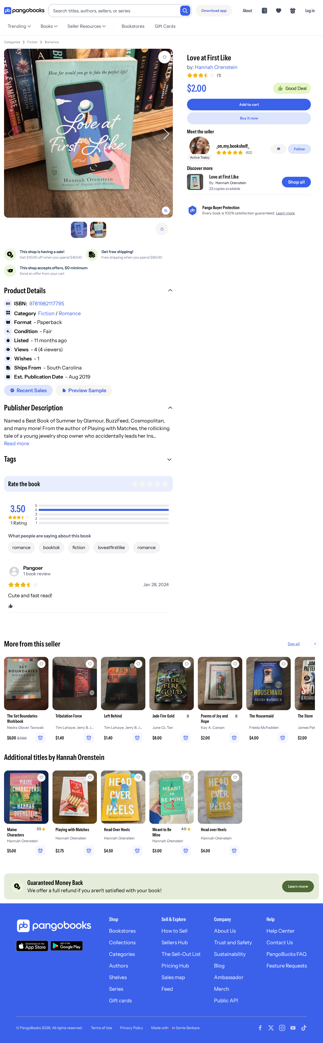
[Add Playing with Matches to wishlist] (90, 778)
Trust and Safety (233, 942)
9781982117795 (46, 304)
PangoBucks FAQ (286, 954)
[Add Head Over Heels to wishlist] (138, 778)
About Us (225, 931)
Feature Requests (286, 966)
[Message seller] (278, 149)
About (247, 10)
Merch (221, 989)
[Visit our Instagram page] (282, 1028)
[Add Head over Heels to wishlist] (235, 778)
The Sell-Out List (181, 954)
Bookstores (133, 26)
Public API (226, 1001)
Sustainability (230, 954)
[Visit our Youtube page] (293, 1028)
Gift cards (120, 1001)
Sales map (173, 977)
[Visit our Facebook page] (260, 1028)
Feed (167, 989)
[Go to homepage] (24, 10)
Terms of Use (101, 1028)
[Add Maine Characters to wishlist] (41, 778)
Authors (118, 966)
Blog (219, 966)
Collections (122, 942)
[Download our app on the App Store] (32, 945)
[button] (88, 291)
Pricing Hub (175, 966)
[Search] (185, 11)
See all (294, 644)
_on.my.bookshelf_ (232, 146)
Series (116, 989)
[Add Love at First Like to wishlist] (164, 57)
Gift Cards (165, 26)
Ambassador (229, 977)
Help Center (280, 931)
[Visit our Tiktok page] (304, 1028)
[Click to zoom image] (88, 133)
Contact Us (279, 942)
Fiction (32, 42)
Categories (12, 42)
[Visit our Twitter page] (271, 1028)
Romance (52, 42)
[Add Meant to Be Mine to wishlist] (187, 778)
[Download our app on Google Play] (66, 946)
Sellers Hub (175, 942)
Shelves (118, 977)
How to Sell (174, 931)
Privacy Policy (131, 1028)
